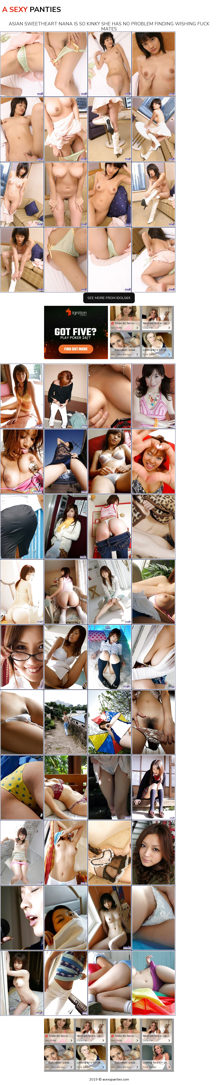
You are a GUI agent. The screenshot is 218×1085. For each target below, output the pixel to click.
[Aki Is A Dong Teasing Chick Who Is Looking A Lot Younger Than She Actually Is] (66, 983)
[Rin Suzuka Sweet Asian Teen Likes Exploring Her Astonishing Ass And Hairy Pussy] (110, 461)
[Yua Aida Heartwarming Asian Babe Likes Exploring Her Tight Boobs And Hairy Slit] (153, 722)
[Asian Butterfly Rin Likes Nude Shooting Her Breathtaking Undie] (153, 918)
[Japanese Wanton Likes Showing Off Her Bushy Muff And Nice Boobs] (66, 591)
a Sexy (31, 9)
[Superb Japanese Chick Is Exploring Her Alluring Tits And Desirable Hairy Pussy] (110, 591)
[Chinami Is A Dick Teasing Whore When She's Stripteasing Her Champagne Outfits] (110, 852)
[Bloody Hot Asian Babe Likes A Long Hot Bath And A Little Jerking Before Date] (153, 852)
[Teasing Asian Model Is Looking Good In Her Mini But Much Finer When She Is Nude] (110, 918)
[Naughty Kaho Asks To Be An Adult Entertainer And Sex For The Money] (153, 396)
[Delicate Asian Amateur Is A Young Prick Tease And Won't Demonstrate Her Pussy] (66, 852)
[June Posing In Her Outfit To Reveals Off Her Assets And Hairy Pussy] (110, 396)
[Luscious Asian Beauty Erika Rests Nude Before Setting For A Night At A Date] (22, 722)
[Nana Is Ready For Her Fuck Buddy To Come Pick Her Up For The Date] (66, 526)
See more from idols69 (109, 298)
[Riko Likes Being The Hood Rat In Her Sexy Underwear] (22, 591)
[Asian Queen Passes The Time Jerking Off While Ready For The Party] (153, 787)
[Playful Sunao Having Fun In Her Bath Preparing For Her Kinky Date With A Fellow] (22, 526)
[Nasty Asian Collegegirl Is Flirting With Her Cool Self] (22, 852)
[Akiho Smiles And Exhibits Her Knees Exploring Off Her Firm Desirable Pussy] (110, 657)
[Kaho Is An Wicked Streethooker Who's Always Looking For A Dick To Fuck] (153, 983)
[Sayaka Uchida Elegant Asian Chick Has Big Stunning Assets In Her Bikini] (153, 461)
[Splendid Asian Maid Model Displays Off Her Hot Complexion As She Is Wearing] (66, 918)
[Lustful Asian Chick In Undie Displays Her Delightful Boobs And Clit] (66, 787)
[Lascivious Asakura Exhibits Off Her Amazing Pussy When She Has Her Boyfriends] (22, 918)
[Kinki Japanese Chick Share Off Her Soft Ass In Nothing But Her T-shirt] (110, 722)
